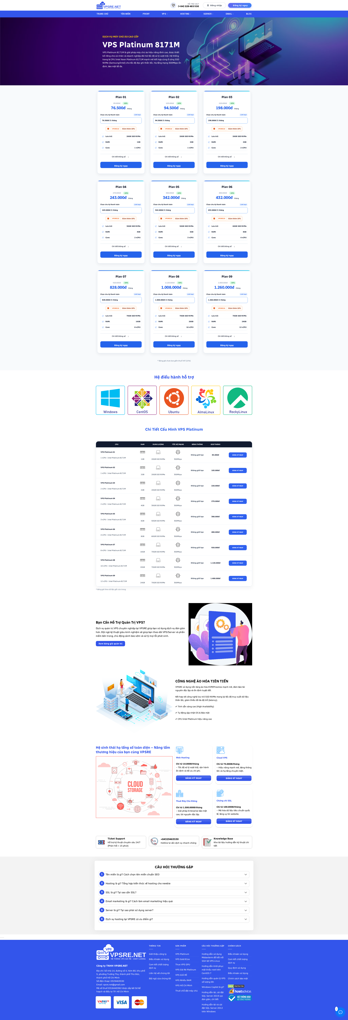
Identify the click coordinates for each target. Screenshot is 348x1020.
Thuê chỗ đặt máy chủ (186, 990)
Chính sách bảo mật (238, 978)
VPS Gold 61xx (182, 959)
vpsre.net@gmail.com (114, 984)
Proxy (146, 14)
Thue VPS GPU (182, 964)
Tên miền (125, 14)
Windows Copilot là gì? (213, 987)
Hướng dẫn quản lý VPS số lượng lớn (213, 980)
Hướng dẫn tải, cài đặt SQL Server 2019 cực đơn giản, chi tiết (213, 996)
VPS (164, 14)
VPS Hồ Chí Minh (183, 985)
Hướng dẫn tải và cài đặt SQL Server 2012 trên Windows (212, 1008)
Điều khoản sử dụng (159, 959)
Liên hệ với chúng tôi (159, 973)
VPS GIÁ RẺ (181, 975)
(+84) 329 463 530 (188, 6)
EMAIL (229, 14)
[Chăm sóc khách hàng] (340, 1012)
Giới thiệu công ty (158, 954)
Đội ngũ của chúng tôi (160, 978)
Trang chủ (102, 14)
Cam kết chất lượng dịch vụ (159, 966)
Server (207, 14)
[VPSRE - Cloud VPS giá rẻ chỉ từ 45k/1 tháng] (109, 5)
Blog (248, 14)
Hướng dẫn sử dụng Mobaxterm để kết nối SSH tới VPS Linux (212, 957)
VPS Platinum (182, 954)
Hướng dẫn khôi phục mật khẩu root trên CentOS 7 (212, 969)
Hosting (184, 14)
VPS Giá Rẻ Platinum (185, 969)
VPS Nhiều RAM (183, 980)
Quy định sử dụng (237, 968)
